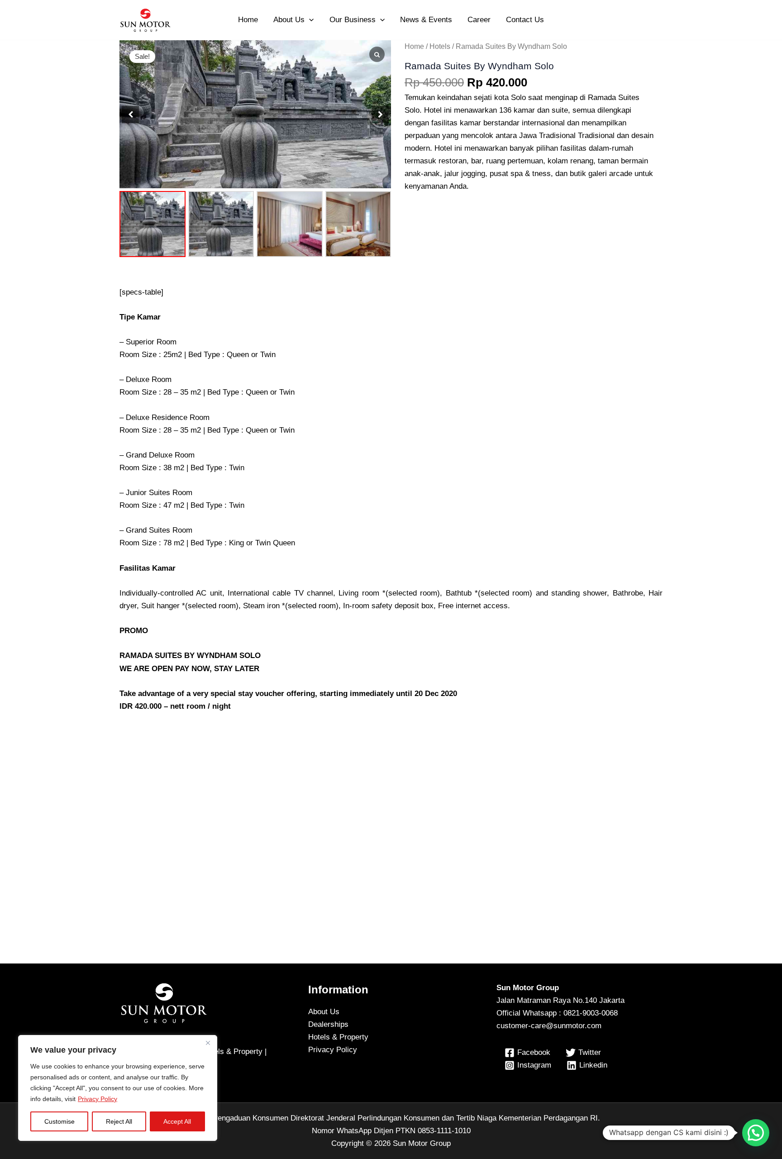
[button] (309, 20)
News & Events (426, 19)
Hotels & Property (338, 1037)
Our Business (352, 19)
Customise (59, 1121)
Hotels (439, 46)
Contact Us (525, 19)
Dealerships (328, 1024)
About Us (289, 19)
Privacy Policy (97, 1098)
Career (479, 19)
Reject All (119, 1121)
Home (248, 19)
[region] (117, 1088)
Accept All (177, 1121)
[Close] (207, 1042)
